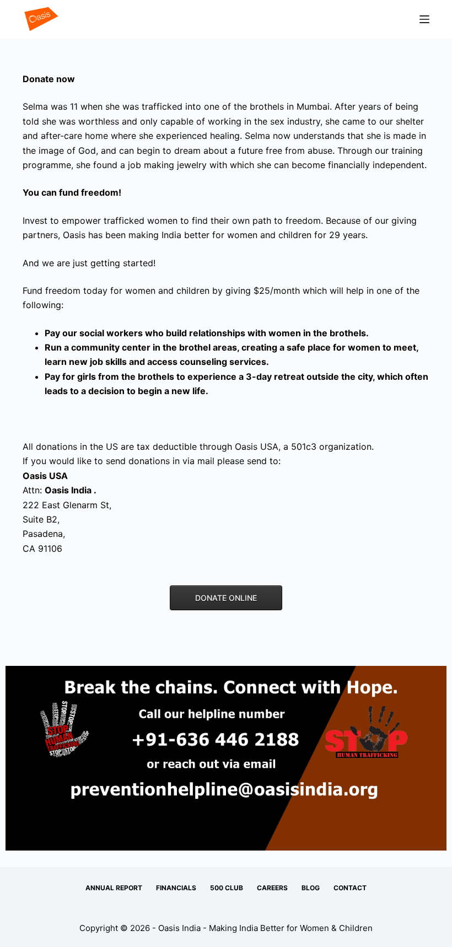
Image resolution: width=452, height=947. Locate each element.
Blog (311, 888)
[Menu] (424, 19)
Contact (350, 888)
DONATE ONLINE (226, 597)
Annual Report (113, 888)
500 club (226, 888)
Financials (176, 888)
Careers (272, 888)
